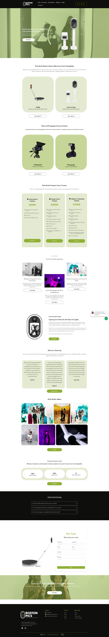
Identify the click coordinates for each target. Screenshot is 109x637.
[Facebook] (22, 628)
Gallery (63, 2)
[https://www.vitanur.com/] (43, 635)
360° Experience (51, 2)
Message (59, 556)
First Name (59, 542)
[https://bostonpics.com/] (27, 3)
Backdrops (58, 2)
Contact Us (40, 5)
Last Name (74, 542)
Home (39, 2)
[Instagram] (25, 628)
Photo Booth (44, 2)
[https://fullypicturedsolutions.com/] (62, 635)
